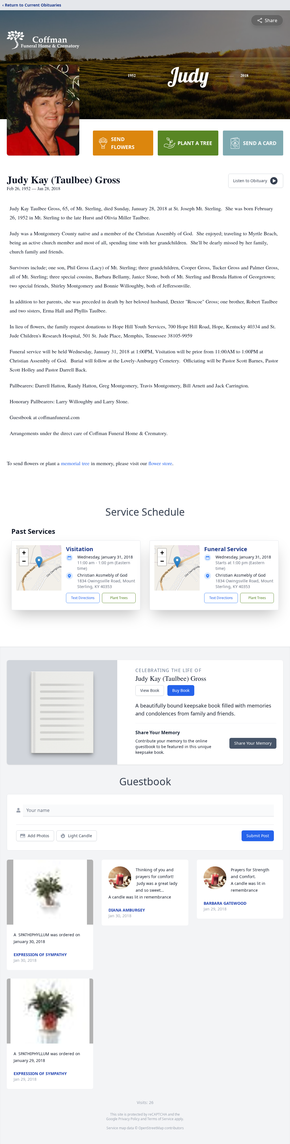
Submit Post (257, 835)
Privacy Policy (129, 1118)
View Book (149, 690)
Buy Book (180, 690)
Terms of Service (160, 1118)
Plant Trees (119, 597)
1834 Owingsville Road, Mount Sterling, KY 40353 (106, 583)
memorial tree (75, 463)
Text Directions (83, 597)
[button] (38, 562)
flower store (160, 463)
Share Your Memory (253, 743)
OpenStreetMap (151, 1128)
